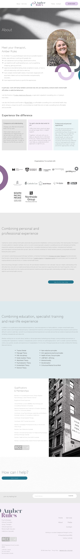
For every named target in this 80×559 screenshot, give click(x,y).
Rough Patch (28, 102)
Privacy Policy (55, 550)
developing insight (50, 258)
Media (53, 4)
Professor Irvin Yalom (54, 256)
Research (63, 256)
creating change (38, 258)
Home (60, 517)
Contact (58, 4)
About (18, 4)
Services (24, 4)
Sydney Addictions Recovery (23, 95)
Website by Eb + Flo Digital (65, 550)
